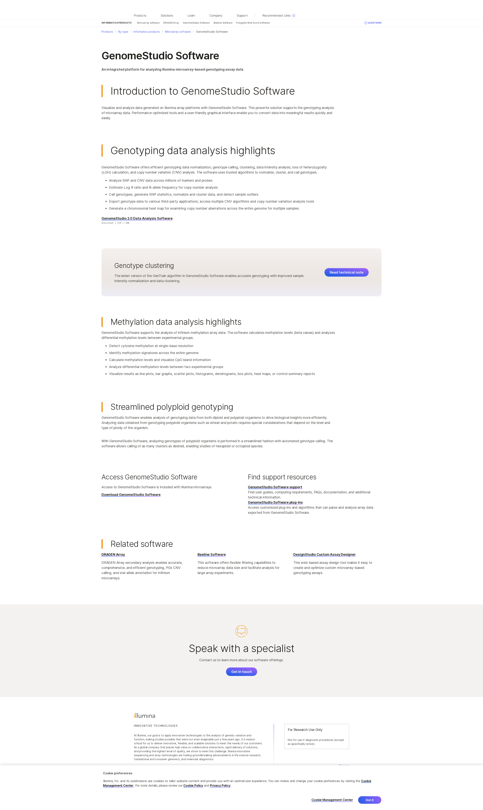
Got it (370, 800)
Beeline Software (223, 22)
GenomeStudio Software (196, 22)
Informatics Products (117, 23)
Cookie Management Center (332, 800)
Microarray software (148, 22)
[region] (241, 787)
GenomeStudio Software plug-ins (275, 502)
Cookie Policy (193, 785)
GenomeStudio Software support (275, 487)
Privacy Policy (220, 785)
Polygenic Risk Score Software (253, 22)
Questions (374, 22)
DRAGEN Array (171, 22)
